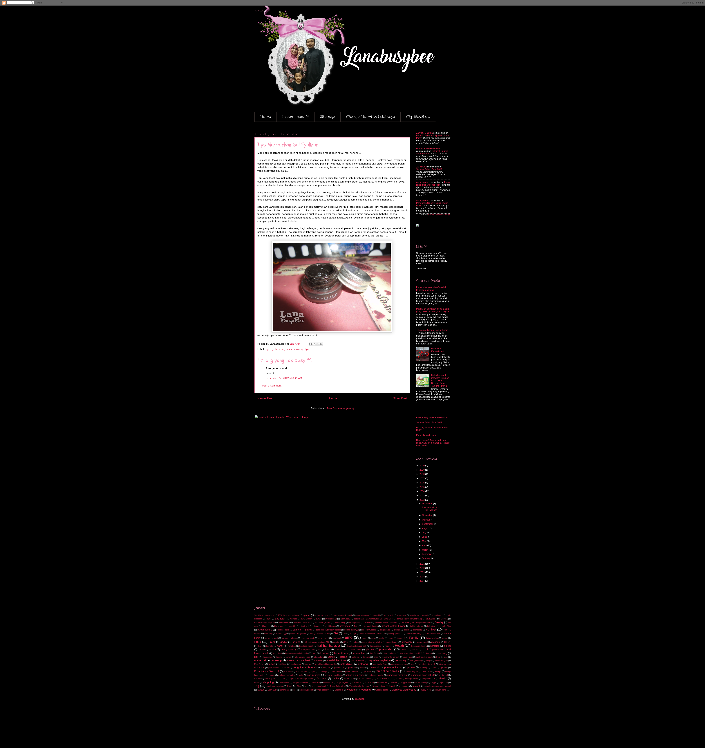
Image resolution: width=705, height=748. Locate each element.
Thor (299, 686)
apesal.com (437, 615)
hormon (261, 649)
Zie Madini (421, 166)
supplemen (406, 682)
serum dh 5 (349, 678)
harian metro (375, 646)
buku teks (431, 626)
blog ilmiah (304, 626)
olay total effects (380, 664)
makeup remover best (298, 660)
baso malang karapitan (264, 622)
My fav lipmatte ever (426, 435)
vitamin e (339, 690)
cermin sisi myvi (351, 630)
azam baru (345, 619)
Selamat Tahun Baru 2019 (429, 422)
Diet (335, 633)
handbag (292, 646)
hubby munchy (289, 649)
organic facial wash (426, 664)
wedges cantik (381, 690)
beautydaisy (354, 622)
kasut (314, 653)
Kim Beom (374, 653)
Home (265, 116)
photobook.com (393, 667)
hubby (272, 649)
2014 (422, 491)
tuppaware (404, 686)
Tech (289, 685)
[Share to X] (317, 344)
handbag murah (306, 646)
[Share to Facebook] (321, 344)
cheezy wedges (369, 630)
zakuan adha (440, 690)
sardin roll (443, 675)
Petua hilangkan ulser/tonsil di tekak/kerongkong (431, 288)
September (428, 524)
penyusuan (339, 667)
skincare (316, 682)
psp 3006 (287, 671)
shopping (268, 682)
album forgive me (322, 615)
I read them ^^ (295, 116)
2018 (422, 474)
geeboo (355, 642)
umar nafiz (285, 690)
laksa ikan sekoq (302, 657)
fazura (444, 638)
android (376, 615)
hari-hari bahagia (328, 645)
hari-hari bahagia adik (356, 646)
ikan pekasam (307, 649)
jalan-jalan (386, 649)
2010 (422, 568)
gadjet (284, 641)
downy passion (395, 633)
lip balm (366, 657)
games (296, 641)
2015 (422, 487)
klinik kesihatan (389, 653)
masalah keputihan (336, 660)
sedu (283, 678)
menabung (400, 660)
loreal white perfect (390, 657)
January (426, 558)
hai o (260, 646)
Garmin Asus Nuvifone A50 (317, 642)
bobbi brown (330, 626)
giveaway (407, 641)
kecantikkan (341, 653)
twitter (260, 690)
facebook (401, 638)
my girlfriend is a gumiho (326, 664)
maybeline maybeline (379, 660)
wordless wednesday (404, 689)
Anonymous (422, 182)
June (425, 537)
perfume (352, 667)
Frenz (272, 641)
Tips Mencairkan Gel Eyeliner (430, 508)
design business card (320, 633)
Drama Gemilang (413, 633)
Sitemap (327, 116)
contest (431, 629)
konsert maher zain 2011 (411, 653)
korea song (441, 653)
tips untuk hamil (319, 686)
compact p (417, 630)
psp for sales (301, 671)
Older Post (400, 398)
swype (433, 682)
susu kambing (420, 682)
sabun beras (313, 675)
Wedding (365, 689)
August (426, 528)
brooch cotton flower (393, 625)
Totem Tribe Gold (338, 686)
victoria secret (306, 690)
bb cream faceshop (302, 622)
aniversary (401, 615)
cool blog (268, 633)
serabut (335, 678)
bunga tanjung (264, 629)
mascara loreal (357, 660)
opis (412, 664)
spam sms (356, 682)
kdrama (324, 653)
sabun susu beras (355, 675)
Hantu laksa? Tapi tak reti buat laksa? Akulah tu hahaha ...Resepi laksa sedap (433, 443)
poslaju (434, 667)
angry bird (388, 615)
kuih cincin (267, 657)
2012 (422, 500)
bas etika (443, 619)
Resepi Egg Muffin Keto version (432, 417)
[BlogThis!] (314, 344)
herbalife (434, 646)
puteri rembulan (352, 671)
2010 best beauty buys (288, 615)
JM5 (425, 649)
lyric (438, 657)
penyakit (326, 667)
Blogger (359, 698)
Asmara (293, 619)
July (424, 532)
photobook (374, 667)
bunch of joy (445, 626)
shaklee (443, 678)
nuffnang (362, 663)
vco (295, 690)
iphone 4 (370, 649)
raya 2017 (426, 671)
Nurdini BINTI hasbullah (428, 148)
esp (373, 638)
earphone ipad (271, 638)
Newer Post (265, 398)
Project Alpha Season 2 (266, 671)
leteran (343, 656)
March (425, 550)
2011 (422, 564)
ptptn (313, 671)
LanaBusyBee (259, 11)
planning (423, 667)
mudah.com (296, 664)
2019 (422, 470)
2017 (422, 478)
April (424, 545)
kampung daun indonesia (296, 653)
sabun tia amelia (376, 675)
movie (271, 663)
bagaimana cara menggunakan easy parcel (373, 619)
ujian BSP (272, 690)
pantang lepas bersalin (278, 667)
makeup (298, 349)
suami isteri (382, 682)
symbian (444, 682)
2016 (422, 482)
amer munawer (362, 615)
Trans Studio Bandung (359, 686)
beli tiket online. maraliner (386, 622)
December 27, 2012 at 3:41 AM (284, 378)
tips (307, 349)
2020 (422, 465)
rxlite (301, 675)
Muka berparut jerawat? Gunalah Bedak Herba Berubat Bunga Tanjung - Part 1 (440, 380)
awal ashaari (306, 619)
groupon (435, 642)
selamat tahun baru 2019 (429, 169)
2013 (422, 495)
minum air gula (441, 660)
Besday (439, 622)
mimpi (428, 660)
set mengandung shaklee (407, 678)
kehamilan (359, 653)
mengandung (416, 660)
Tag (256, 686)
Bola (356, 626)
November (427, 515)
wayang (351, 689)
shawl (256, 682)
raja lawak (367, 671)
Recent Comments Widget (439, 215)
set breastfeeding (365, 678)
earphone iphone (289, 638)
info (327, 649)
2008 (422, 576)
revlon (271, 675)
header (388, 646)
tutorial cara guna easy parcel (437, 686)
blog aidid (292, 626)
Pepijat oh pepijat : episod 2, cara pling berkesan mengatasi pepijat (432, 310)
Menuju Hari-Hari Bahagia (370, 116)
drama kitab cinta (432, 633)
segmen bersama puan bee (301, 678)
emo (348, 637)
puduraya (323, 671)
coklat (406, 630)
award (318, 619)
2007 (422, 581)
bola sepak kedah (370, 626)
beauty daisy (339, 622)
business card (282, 630)
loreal (376, 657)
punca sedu (336, 671)
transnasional (379, 686)
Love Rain (407, 657)
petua (362, 667)
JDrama (415, 649)
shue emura (284, 682)
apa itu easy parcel (419, 615)
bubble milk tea (417, 626)
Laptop (331, 657)
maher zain (260, 660)
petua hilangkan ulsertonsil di (433, 183)
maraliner (318, 660)
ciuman (397, 630)
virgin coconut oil (324, 690)
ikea (319, 649)
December (427, 503)
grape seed (422, 642)
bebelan (367, 622)
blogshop (317, 626)
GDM (345, 642)
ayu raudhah (331, 619)
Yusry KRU (426, 690)
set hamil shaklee (384, 678)
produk (444, 667)
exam (390, 638)
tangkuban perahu (275, 686)
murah (308, 664)
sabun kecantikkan (333, 675)
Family (413, 637)
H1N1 (447, 641)
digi (344, 633)
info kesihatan (341, 649)
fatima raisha (432, 638)
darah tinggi (281, 633)
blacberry (266, 626)
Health (399, 645)
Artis (268, 618)
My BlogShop (418, 116)
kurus (288, 657)
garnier (336, 642)
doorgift (353, 633)
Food (257, 642)
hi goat (447, 646)
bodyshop (344, 626)
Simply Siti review (300, 682)
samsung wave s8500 (423, 675)
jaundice (404, 649)
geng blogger (392, 642)
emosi (364, 638)
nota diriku (346, 663)
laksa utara (319, 657)
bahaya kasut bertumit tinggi (409, 619)
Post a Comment (271, 385)
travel (392, 686)
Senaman (322, 678)
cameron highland (302, 629)
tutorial (416, 686)
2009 (422, 572)
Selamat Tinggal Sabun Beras (433, 330)
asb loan (280, 618)
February (427, 554)
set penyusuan (428, 678)
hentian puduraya (419, 646)
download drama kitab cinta (372, 633)
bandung (430, 618)
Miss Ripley (259, 664)
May (424, 541)
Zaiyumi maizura (424, 133)
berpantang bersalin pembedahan (416, 622)
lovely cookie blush (424, 657)
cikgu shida (385, 630)
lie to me (355, 657)
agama (306, 615)
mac (446, 657)
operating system (399, 664)
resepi (438, 671)
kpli (256, 656)
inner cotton (356, 649)
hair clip (269, 646)
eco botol (336, 638)
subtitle (394, 682)
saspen (257, 678)
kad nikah (277, 653)
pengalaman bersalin (305, 667)
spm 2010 (369, 682)
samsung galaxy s (397, 675)
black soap (279, 626)
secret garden (271, 678)
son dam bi (328, 682)
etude (381, 638)
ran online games (387, 671)
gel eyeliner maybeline (280, 349)
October (426, 519)
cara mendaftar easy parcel (328, 630)
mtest (283, 664)
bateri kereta (284, 622)
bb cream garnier (322, 622)
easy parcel (323, 638)
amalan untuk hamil (343, 615)
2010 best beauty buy (264, 615)
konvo (429, 653)
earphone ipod (307, 638)
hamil (280, 645)
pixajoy (411, 667)
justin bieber (437, 649)
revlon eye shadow (286, 675)
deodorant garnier (298, 633)
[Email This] (310, 344)
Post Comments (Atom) (340, 408)
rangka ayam (412, 671)
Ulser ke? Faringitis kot (437, 350)
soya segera (342, 682)
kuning (279, 657)
